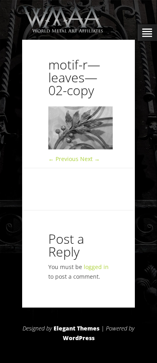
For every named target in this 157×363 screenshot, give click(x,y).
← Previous (63, 159)
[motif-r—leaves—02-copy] (80, 147)
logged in (96, 267)
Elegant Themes (76, 328)
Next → (90, 159)
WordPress (79, 338)
